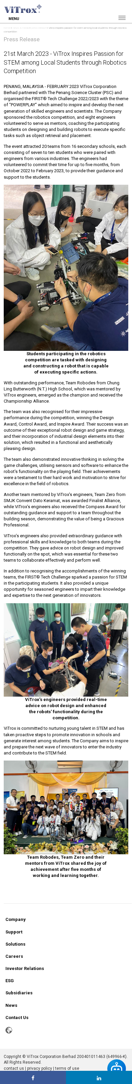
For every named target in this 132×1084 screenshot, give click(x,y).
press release (38, 27)
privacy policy (39, 1068)
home (7, 27)
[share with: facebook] (33, 1077)
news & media (21, 27)
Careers (14, 956)
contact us (14, 1068)
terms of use (67, 1068)
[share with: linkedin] (99, 1077)
